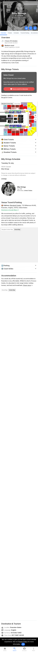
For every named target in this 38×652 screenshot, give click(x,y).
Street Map (17, 103)
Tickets (10, 33)
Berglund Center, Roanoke (19, 17)
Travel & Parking (25, 33)
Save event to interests (20, 89)
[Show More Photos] (26, 28)
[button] (19, 139)
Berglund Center (15, 205)
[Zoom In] (35, 115)
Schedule (16, 33)
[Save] (30, 28)
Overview (3, 33)
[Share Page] (35, 28)
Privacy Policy (22, 642)
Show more (27, 285)
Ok (23, 644)
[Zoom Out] (35, 119)
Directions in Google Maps (9, 210)
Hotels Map (12, 290)
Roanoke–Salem (15, 627)
